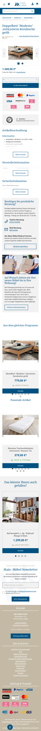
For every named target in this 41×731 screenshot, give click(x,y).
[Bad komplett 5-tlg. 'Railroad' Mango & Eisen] (20, 509)
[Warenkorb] (37, 4)
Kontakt (20, 673)
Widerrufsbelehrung (20, 654)
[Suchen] (32, 11)
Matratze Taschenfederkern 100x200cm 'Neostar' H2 (20, 449)
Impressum (20, 668)
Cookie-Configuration (20, 675)
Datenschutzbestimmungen (27, 591)
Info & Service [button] (20, 644)
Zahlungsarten (20, 661)
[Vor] (38, 361)
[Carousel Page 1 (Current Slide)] (12, 394)
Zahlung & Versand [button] (20, 684)
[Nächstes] (36, 53)
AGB (14, 591)
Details (20, 391)
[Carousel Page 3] (19, 394)
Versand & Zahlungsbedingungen (20, 659)
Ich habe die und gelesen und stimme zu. (21, 592)
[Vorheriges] (4, 53)
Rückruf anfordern (20, 246)
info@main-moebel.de (20, 625)
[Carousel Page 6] (28, 394)
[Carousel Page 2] (15, 394)
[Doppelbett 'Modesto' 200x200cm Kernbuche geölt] (20, 53)
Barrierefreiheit (20, 671)
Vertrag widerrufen (20, 636)
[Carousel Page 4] (22, 394)
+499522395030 (20, 623)
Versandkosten (20, 72)
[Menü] (4, 4)
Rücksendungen (20, 664)
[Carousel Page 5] (25, 394)
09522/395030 (14, 222)
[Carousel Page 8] (20, 471)
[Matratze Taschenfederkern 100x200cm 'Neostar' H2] (20, 425)
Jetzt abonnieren (20, 599)
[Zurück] (3, 361)
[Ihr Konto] (32, 4)
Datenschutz (20, 666)
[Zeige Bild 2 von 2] (22, 63)
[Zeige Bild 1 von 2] (18, 63)
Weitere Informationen (16, 307)
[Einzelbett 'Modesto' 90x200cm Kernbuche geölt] (20, 350)
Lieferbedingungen (20, 656)
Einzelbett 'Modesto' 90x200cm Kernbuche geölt (20, 375)
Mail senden (13, 230)
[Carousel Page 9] (23, 471)
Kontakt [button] (20, 608)
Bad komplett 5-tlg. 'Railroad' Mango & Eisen (20, 534)
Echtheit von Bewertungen (20, 649)
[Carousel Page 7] (20, 396)
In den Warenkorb (20, 85)
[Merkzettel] (9, 4)
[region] (20, 53)
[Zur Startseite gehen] (20, 4)
